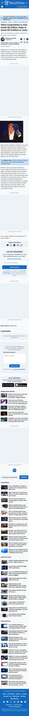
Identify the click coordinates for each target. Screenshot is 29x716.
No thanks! (14, 367)
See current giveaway (14, 358)
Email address (6, 361)
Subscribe (22, 364)
